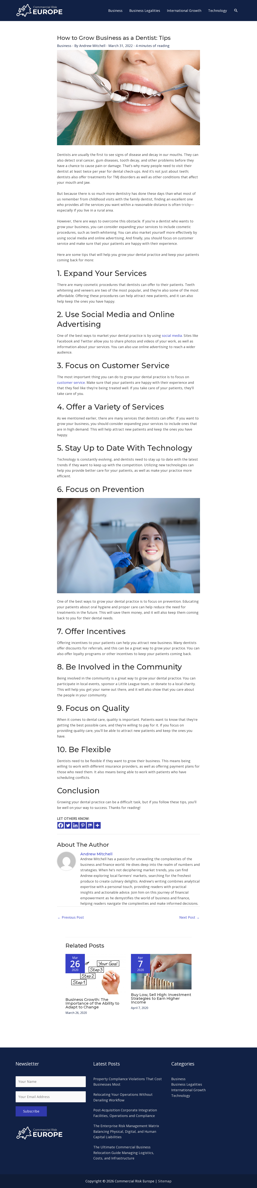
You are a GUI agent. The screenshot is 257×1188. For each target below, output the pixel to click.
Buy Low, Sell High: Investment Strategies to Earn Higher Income (161, 998)
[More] (97, 825)
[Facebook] (60, 825)
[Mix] (90, 825)
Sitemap (165, 1181)
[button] (236, 10)
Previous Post (70, 917)
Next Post (189, 917)
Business (64, 45)
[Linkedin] (75, 825)
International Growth (188, 1090)
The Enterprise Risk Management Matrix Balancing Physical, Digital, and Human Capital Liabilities (126, 1131)
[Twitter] (68, 825)
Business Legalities (186, 1084)
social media (172, 335)
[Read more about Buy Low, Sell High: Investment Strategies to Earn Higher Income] (161, 971)
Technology (180, 1095)
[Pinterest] (82, 825)
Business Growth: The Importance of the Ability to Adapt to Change (92, 1003)
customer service (71, 382)
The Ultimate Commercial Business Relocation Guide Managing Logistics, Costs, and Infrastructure (123, 1152)
